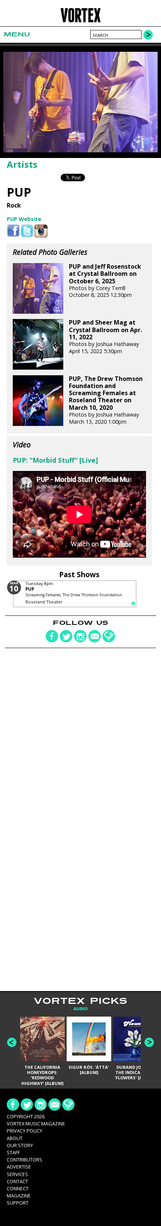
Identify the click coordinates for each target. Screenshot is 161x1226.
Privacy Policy (24, 1130)
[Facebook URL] (13, 231)
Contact (17, 1181)
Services (17, 1174)
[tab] (80, 1009)
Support (17, 1202)
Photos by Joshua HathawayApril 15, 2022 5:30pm (105, 336)
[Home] (80, 21)
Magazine (19, 1195)
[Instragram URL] (41, 231)
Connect (17, 1188)
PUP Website (24, 219)
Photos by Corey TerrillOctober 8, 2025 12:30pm (105, 280)
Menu (17, 34)
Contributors (24, 1159)
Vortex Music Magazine (36, 1123)
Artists (22, 164)
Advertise (19, 1166)
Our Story (20, 1145)
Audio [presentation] (80, 1009)
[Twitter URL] (27, 231)
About (14, 1138)
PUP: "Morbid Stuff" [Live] (55, 460)
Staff (13, 1152)
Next (149, 1042)
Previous (11, 1042)
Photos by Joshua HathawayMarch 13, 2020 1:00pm (106, 400)
